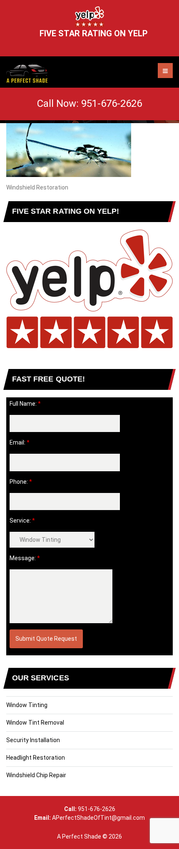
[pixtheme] (26, 73)
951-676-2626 (111, 103)
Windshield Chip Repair (36, 775)
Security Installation (33, 740)
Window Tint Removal (35, 722)
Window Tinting (26, 705)
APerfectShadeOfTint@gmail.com (89, 817)
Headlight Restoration (35, 757)
